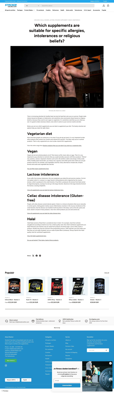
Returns (67, 355)
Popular (104, 10)
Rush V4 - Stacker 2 (32, 299)
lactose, (52, 20)
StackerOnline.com (12, 387)
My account (68, 349)
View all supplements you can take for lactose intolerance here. (45, 190)
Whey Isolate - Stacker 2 (76, 299)
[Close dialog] (110, 363)
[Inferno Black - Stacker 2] (14, 286)
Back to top (57, 327)
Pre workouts (40, 10)
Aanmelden (67, 385)
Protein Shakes (28, 10)
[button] (108, 5)
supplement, (64, 20)
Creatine (48, 10)
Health (62, 10)
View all (106, 273)
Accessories (96, 10)
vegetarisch (76, 20)
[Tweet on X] (33, 255)
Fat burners (55, 10)
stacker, (57, 20)
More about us (11, 360)
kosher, (46, 20)
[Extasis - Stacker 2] (99, 286)
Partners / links (69, 346)
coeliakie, (37, 20)
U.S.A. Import (87, 10)
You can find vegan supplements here (38, 168)
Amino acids (69, 10)
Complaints (68, 358)
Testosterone (78, 10)
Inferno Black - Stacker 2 (12, 299)
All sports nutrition (10, 10)
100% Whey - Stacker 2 (55, 299)
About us (68, 340)
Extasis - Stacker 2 (95, 299)
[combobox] (59, 5)
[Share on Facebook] (36, 255)
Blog (66, 343)
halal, (42, 20)
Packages (20, 10)
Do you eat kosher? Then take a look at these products (42, 240)
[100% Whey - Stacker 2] (57, 286)
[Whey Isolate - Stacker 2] (78, 286)
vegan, (70, 20)
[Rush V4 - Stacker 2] (35, 286)
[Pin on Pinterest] (40, 255)
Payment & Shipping (71, 352)
